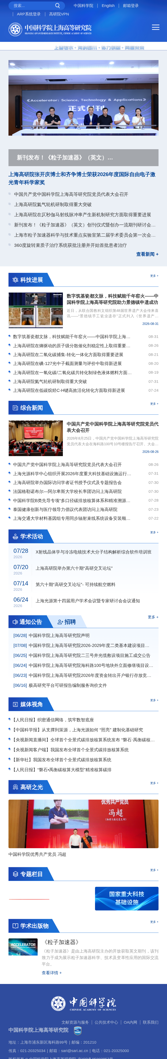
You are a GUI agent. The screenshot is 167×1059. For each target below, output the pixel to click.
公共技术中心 (106, 1022)
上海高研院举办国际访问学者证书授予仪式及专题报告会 (67, 482)
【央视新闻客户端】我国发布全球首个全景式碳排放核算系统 (70, 749)
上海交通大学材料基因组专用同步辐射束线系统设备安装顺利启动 (72, 518)
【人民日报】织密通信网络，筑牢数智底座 (52, 719)
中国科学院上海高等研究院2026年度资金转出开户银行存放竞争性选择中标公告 (83, 675)
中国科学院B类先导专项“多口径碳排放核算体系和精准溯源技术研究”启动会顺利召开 (72, 500)
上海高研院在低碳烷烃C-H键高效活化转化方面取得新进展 (69, 390)
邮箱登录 (131, 5)
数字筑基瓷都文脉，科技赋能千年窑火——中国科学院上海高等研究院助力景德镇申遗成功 (72, 336)
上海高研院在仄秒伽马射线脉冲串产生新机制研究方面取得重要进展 (82, 214)
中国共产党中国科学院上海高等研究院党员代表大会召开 (71, 194)
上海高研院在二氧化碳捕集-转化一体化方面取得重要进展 (68, 354)
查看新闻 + (147, 254)
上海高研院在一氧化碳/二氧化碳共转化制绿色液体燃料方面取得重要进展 (72, 372)
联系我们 (151, 1022)
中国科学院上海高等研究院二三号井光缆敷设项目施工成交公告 (81, 655)
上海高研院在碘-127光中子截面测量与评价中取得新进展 (67, 363)
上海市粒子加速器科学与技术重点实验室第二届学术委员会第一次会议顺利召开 (86, 234)
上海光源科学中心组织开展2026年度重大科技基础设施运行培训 (72, 473)
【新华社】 (61, 759)
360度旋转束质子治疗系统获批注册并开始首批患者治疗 (70, 245)
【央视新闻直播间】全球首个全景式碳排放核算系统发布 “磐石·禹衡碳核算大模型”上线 (85, 739)
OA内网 (130, 1022)
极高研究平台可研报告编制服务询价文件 (60, 685)
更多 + (154, 275)
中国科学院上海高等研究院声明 (51, 635)
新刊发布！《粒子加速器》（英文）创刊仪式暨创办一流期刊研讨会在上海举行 (86, 224)
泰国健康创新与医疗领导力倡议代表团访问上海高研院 (65, 509)
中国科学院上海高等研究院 (38, 1030)
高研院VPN (59, 14)
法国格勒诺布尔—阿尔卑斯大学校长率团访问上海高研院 (67, 491)
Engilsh (108, 5)
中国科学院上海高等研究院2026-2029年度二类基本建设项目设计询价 (83, 645)
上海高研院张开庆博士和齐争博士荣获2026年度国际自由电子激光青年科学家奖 (81, 178)
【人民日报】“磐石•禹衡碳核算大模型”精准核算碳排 (61, 769)
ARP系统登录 (29, 14)
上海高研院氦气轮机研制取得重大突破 (53, 204)
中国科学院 (83, 5)
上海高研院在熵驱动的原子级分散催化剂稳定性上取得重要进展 (72, 345)
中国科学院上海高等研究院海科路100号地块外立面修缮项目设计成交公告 (83, 665)
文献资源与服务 (75, 1022)
